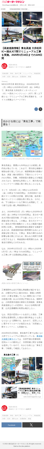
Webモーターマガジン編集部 (20, 67)
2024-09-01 (13, 65)
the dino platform (24, 446)
